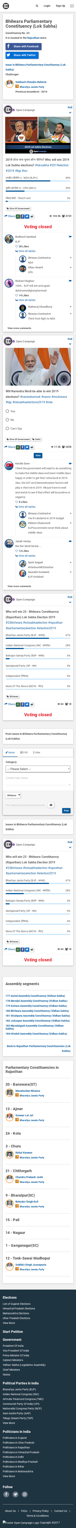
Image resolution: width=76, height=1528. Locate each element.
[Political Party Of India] (17, 86)
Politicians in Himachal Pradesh (21, 1452)
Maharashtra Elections (16, 1313)
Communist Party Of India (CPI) (21, 1403)
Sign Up (60, 5)
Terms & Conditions (37, 1515)
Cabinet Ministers (13, 1360)
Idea (37, 752)
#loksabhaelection (35, 622)
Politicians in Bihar (13, 1466)
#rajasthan (55, 622)
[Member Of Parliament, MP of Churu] (10, 1155)
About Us (10, 1510)
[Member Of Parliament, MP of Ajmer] (10, 1118)
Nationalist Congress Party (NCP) (22, 1408)
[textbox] (38, 780)
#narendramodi (30, 397)
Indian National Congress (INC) (21, 1394)
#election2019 (46, 628)
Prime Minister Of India (16, 1355)
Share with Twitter (25, 55)
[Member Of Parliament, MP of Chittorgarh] (10, 1180)
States (6, 1374)
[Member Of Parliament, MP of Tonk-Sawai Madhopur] (10, 1267)
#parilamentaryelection (21, 628)
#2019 (10, 171)
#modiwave (59, 397)
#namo (46, 397)
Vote (38, 455)
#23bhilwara (14, 622)
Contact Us (60, 1510)
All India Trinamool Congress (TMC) (23, 1399)
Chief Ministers (11, 1369)
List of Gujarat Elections (17, 1303)
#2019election (59, 165)
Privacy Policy (41, 1510)
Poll (25, 752)
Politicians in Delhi (13, 1456)
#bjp (18, 171)
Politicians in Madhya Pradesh (20, 1461)
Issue (11, 752)
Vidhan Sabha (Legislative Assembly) (24, 1364)
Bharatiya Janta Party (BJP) (19, 1389)
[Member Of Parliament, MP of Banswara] (10, 1093)
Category (11, 762)
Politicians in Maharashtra (18, 1471)
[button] (72, 6)
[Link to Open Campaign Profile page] (8, 110)
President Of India (13, 1345)
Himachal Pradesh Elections (19, 1308)
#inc (24, 171)
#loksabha (42, 165)
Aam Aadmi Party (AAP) (17, 1413)
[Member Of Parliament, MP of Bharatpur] (10, 1204)
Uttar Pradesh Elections (16, 1318)
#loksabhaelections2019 (29, 402)
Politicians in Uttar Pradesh (18, 1442)
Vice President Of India (16, 1350)
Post (66, 810)
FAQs (24, 1510)
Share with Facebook (26, 46)
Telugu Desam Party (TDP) (18, 1418)
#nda (49, 402)
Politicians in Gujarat (15, 1437)
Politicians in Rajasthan (16, 1447)
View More (9, 1322)
